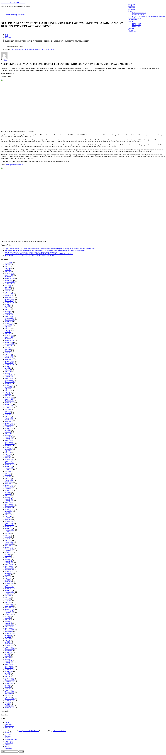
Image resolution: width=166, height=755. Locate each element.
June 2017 (8, 452)
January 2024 (9, 316)
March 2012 (8, 561)
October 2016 (9, 466)
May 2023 (8, 330)
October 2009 (9, 611)
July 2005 (8, 685)
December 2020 (9, 380)
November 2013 (10, 526)
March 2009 (8, 623)
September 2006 (10, 669)
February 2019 (9, 418)
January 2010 (9, 606)
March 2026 (8, 271)
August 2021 (8, 366)
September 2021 (10, 364)
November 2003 (10, 699)
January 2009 (9, 626)
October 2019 (9, 404)
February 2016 (9, 480)
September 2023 (10, 323)
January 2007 (9, 664)
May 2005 (8, 687)
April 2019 (8, 414)
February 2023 (9, 335)
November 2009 (10, 609)
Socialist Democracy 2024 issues (14, 15)
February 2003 (9, 706)
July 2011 (7, 575)
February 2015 (9, 501)
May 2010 (8, 599)
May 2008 (8, 640)
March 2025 (8, 292)
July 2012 (8, 554)
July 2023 (8, 326)
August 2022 (8, 345)
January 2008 (9, 647)
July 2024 (8, 306)
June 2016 (8, 473)
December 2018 (9, 421)
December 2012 (9, 545)
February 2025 (9, 294)
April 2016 (8, 476)
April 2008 (8, 642)
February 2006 (9, 678)
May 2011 (8, 578)
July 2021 (8, 368)
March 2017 (8, 457)
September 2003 (10, 700)
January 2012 (9, 564)
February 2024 (9, 314)
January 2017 (9, 461)
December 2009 (9, 607)
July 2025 (8, 285)
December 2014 (9, 504)
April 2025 (8, 290)
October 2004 (9, 694)
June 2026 (8, 266)
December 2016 (9, 463)
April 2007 (8, 659)
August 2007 (8, 652)
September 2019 (10, 406)
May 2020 (8, 392)
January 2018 (9, 440)
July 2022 (8, 347)
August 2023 (8, 325)
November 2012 (10, 547)
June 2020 (8, 390)
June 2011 (8, 576)
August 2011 (8, 573)
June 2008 (8, 638)
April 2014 (8, 518)
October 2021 (9, 363)
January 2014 (9, 523)
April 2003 (8, 704)
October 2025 (9, 280)
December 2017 (9, 442)
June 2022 (8, 349)
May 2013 (8, 537)
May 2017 (8, 454)
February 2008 (9, 645)
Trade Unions (132, 19)
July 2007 (8, 654)
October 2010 (9, 590)
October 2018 (9, 425)
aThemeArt (56, 731)
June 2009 (8, 618)
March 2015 (8, 499)
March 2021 (8, 375)
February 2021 (9, 376)
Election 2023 (132, 21)
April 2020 (8, 394)
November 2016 (10, 464)
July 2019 (8, 409)
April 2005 (8, 688)
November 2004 (10, 692)
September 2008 (10, 633)
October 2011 (9, 569)
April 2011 (8, 580)
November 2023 (10, 320)
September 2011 (9, 571)
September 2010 (10, 592)
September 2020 (10, 385)
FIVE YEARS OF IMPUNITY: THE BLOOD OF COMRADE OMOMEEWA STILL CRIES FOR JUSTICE (39, 254)
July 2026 (8, 264)
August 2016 (8, 469)
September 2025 (10, 282)
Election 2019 (136, 23)
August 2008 (8, 635)
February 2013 (9, 542)
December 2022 (9, 339)
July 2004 (8, 695)
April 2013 (8, 538)
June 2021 (8, 370)
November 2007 (10, 649)
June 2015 (8, 494)
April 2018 (8, 435)
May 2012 (8, 557)
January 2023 (9, 337)
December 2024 (9, 297)
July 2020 (8, 389)
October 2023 (9, 321)
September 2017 (10, 447)
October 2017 (9, 445)
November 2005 (10, 680)
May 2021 (8, 371)
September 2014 (10, 509)
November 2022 (10, 340)
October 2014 (9, 507)
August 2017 (8, 449)
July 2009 (8, 616)
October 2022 (9, 342)
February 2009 (9, 625)
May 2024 (8, 309)
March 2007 (8, 661)
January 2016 (9, 482)
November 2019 (10, 402)
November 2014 (10, 506)
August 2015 (8, 490)
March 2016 (8, 478)
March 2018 (8, 437)
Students (131, 28)
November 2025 (10, 278)
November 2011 (9, 568)
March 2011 (8, 581)
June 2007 (8, 656)
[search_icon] (5, 18)
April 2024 (8, 311)
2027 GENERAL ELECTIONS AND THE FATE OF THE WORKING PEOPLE (30, 255)
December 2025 (9, 277)
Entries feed (8, 724)
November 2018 (10, 423)
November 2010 (10, 588)
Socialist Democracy (134, 18)
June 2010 (8, 597)
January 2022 (9, 357)
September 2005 (10, 681)
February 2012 (9, 563)
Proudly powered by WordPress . (29, 731)
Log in (7, 722)
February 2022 (9, 356)
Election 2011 (136, 26)
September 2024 (10, 302)
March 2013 (8, 540)
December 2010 (9, 587)
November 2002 (10, 707)
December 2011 (9, 566)
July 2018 (8, 430)
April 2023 (8, 332)
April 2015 (8, 497)
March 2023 (8, 333)
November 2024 (10, 299)
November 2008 (10, 630)
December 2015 (9, 483)
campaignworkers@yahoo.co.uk (15, 165)
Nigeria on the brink (138, 14)
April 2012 (8, 559)
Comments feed (9, 726)
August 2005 (8, 683)
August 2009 (8, 614)
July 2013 (8, 533)
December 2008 (9, 628)
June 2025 (8, 287)
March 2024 (8, 313)
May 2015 (8, 495)
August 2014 (8, 511)
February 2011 (9, 583)
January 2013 (9, 544)
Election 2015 (136, 25)
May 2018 (8, 433)
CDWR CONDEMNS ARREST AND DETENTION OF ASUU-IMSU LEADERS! (31, 252)
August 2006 (8, 671)
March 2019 (8, 416)
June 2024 (8, 308)
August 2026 (8, 263)
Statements (131, 7)
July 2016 (8, 471)
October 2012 (9, 549)
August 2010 (8, 594)
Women (130, 30)
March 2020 (8, 395)
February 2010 (9, 604)
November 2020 (10, 382)
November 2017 (10, 444)
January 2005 (9, 690)
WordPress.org (9, 727)
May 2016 (8, 475)
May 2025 (8, 289)
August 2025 (8, 283)
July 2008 (8, 637)
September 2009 (10, 613)
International (132, 32)
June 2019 (8, 411)
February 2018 (9, 438)
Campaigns (131, 9)
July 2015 (8, 492)
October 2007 (9, 650)
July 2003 (8, 702)
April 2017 (8, 456)
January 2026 (9, 275)
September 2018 (10, 426)
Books (130, 11)
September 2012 (10, 550)
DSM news (131, 6)
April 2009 (8, 621)
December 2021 (9, 359)
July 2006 (8, 673)
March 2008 (8, 644)
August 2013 (8, 532)
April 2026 (8, 270)
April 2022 (8, 352)
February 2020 (9, 397)
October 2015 (9, 487)
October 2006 (9, 668)
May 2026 (8, 268)
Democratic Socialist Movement (13, 3)
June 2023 (8, 328)
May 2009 (8, 619)
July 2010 (8, 595)
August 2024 (8, 304)
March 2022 (8, 354)
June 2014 (8, 514)
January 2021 (9, 378)
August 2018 (8, 428)
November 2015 (10, 485)
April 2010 (8, 600)
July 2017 (8, 451)
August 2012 (8, 552)
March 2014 (8, 519)
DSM (5, 60)
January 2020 (9, 399)
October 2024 (9, 301)
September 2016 (10, 468)
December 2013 (9, 525)
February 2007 (9, 662)
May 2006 (8, 676)
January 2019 (9, 420)
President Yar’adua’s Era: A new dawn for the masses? (148, 16)
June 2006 (8, 675)
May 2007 (8, 657)
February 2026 (9, 273)
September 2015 (10, 488)
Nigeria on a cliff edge (139, 13)
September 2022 (10, 344)
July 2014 (8, 513)
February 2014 (9, 521)
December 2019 (9, 401)
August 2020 (8, 387)
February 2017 (9, 459)
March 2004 (8, 697)
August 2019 (8, 407)
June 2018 (8, 432)
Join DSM (131, 4)
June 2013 (8, 535)
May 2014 (8, 516)
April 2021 (8, 373)
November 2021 (10, 361)
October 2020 (9, 383)
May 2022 (8, 351)
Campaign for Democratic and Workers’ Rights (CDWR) (28, 49)
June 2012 (8, 556)
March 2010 (8, 602)
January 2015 (9, 502)
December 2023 (9, 318)
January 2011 (9, 585)
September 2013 (10, 530)
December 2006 (9, 666)
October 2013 (9, 528)
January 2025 (9, 295)
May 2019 (8, 413)
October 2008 (9, 631)
